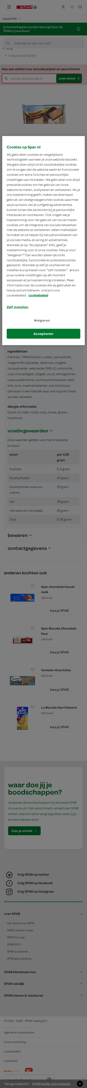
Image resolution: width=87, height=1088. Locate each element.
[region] (43, 240)
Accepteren (43, 333)
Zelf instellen (18, 307)
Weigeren (42, 320)
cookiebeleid (38, 295)
